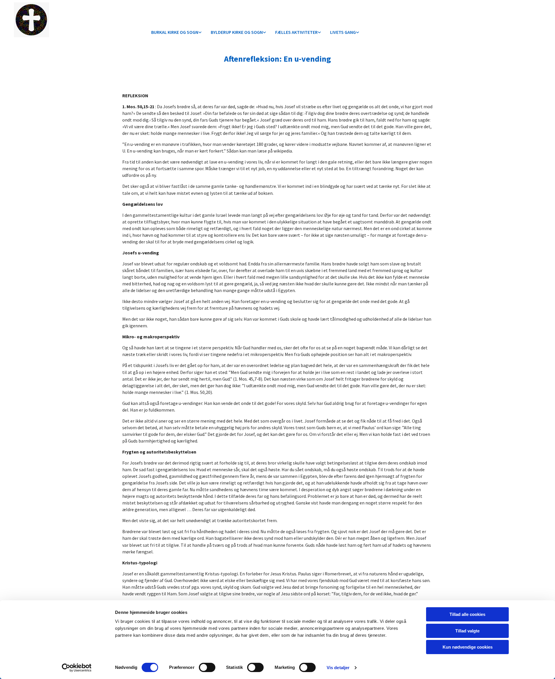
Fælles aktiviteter (296, 32)
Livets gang (343, 32)
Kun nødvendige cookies (468, 647)
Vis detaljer (338, 667)
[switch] (207, 667)
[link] (176, 32)
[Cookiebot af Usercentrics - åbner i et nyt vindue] (76, 667)
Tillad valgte (467, 630)
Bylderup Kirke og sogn (237, 32)
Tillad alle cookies (467, 614)
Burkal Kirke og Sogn (174, 32)
